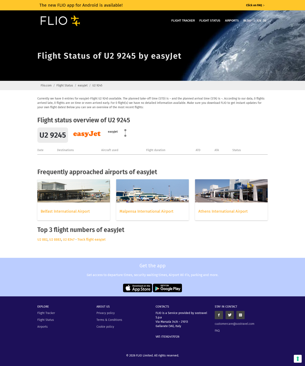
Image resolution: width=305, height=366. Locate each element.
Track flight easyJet (91, 239)
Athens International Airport (223, 211)
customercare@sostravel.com (234, 324)
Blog (247, 20)
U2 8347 (68, 239)
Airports (232, 20)
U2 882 (42, 239)
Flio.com (46, 85)
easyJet (83, 85)
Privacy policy (105, 313)
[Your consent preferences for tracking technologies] (298, 359)
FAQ (217, 330)
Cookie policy (105, 326)
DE (265, 20)
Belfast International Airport (65, 211)
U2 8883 (55, 239)
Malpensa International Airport (146, 211)
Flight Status (209, 20)
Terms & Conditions (109, 320)
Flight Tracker (183, 20)
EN (259, 20)
